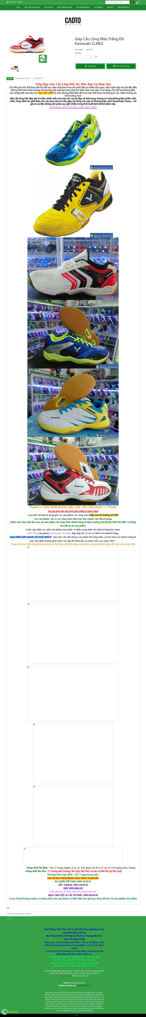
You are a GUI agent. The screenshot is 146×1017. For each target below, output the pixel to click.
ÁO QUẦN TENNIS (83, 7)
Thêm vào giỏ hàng (122, 66)
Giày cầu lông (17, 98)
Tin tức (9, 919)
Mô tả (10, 78)
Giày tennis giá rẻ (64, 7)
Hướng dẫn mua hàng (23, 78)
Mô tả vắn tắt (38, 78)
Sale (18, 7)
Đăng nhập (12, 2)
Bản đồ (110, 7)
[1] (84, 58)
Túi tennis (98, 7)
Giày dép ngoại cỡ (32, 7)
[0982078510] (5, 1012)
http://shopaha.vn (83, 986)
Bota (77, 1015)
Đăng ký (19, 2)
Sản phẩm (48, 7)
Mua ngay (91, 66)
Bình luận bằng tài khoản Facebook (19, 914)
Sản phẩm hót (123, 7)
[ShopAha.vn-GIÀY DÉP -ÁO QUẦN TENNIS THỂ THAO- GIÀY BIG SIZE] (73, 21)
